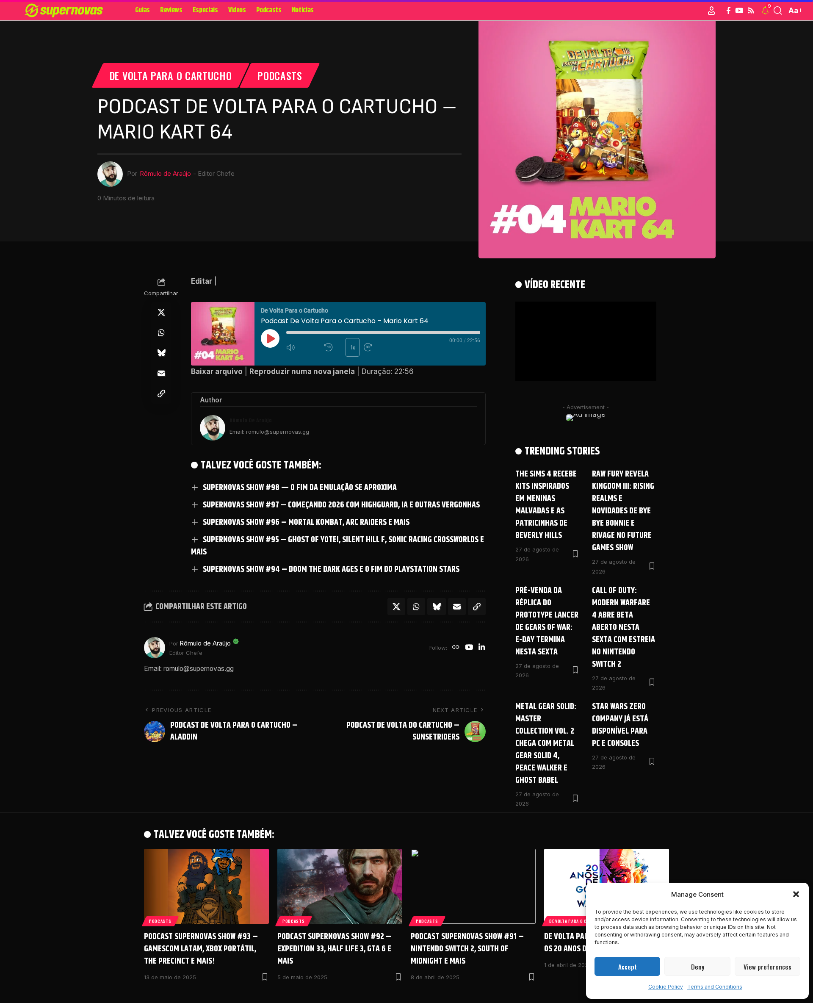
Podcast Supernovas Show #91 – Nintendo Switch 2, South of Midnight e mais (467, 949)
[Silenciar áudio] (303, 347)
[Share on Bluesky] (161, 353)
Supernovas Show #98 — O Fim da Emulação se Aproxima (300, 487)
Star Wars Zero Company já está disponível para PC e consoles (620, 725)
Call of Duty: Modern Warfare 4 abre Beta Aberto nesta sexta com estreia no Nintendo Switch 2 (623, 627)
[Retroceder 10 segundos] (332, 347)
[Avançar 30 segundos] (381, 347)
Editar (201, 281)
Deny (697, 966)
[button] (796, 894)
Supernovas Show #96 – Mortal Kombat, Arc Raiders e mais (306, 522)
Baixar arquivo (217, 371)
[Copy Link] (161, 393)
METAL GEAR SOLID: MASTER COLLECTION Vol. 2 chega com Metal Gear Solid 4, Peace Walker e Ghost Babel (545, 743)
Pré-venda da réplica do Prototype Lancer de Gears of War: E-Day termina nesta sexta (546, 621)
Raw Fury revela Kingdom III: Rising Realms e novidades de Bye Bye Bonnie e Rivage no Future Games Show (623, 511)
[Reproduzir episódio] (270, 338)
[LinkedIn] (482, 647)
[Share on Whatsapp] (161, 332)
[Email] (161, 373)
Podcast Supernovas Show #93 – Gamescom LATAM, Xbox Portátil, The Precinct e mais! (201, 949)
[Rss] (751, 11)
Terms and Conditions (714, 987)
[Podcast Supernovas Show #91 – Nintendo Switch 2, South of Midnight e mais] (473, 886)
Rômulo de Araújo (165, 173)
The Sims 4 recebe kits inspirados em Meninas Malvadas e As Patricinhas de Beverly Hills (546, 505)
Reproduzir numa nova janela (302, 371)
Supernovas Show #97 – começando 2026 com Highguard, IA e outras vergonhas (341, 505)
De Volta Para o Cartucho (171, 75)
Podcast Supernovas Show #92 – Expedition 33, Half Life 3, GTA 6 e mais (334, 949)
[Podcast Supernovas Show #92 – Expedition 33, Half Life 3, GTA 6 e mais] (339, 886)
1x (353, 347)
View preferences (767, 966)
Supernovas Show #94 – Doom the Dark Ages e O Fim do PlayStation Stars (331, 569)
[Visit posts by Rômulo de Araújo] (154, 647)
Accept (627, 966)
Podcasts (279, 75)
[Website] (455, 647)
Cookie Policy (665, 987)
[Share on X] (161, 312)
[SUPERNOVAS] (65, 10)
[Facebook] (728, 11)
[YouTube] (739, 11)
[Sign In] (711, 10)
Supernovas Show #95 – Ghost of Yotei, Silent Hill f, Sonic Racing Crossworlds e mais (337, 546)
